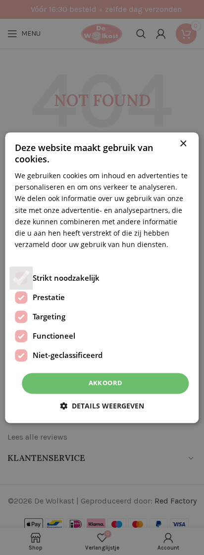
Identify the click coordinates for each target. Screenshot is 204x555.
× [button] (183, 144)
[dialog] (102, 277)
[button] (102, 405)
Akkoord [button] (106, 382)
